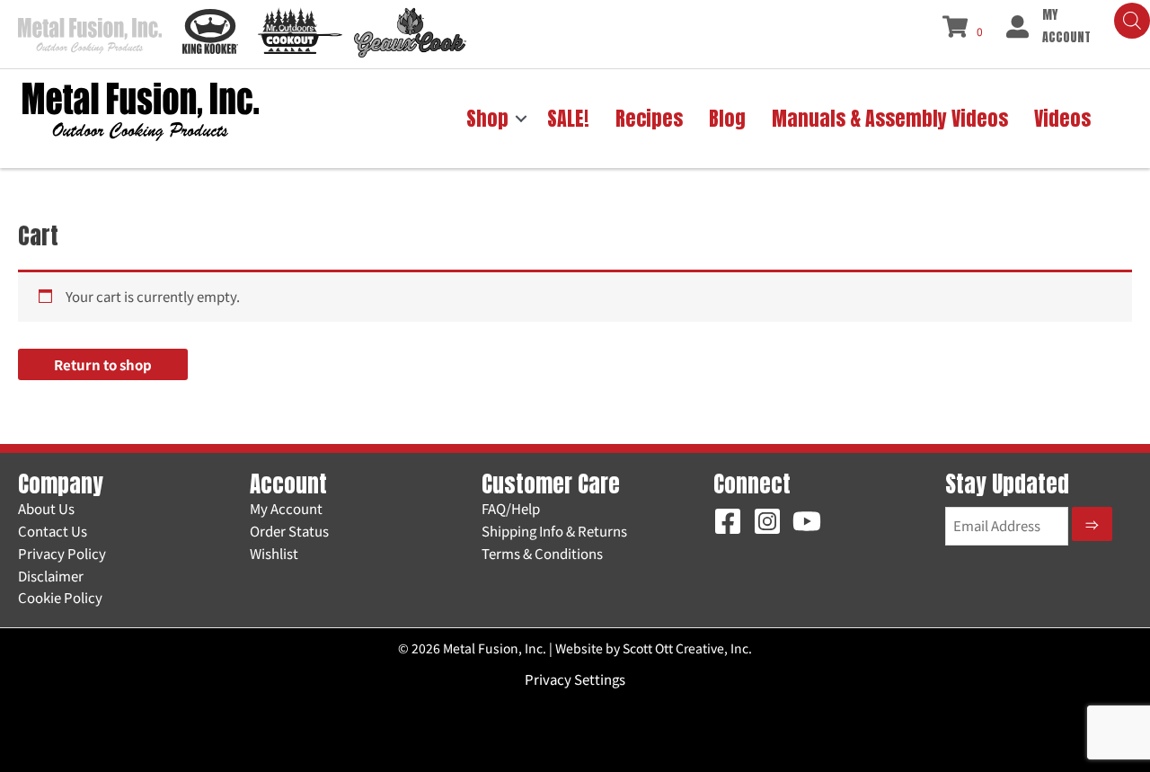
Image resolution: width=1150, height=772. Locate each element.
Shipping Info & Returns (554, 530)
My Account (286, 508)
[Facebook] (727, 521)
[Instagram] (767, 521)
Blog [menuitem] (727, 118)
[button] (521, 118)
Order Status (289, 530)
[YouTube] (806, 521)
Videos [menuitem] (1062, 118)
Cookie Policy (60, 597)
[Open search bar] (1132, 21)
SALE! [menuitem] (568, 118)
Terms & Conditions (542, 553)
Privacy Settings (575, 679)
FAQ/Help (511, 508)
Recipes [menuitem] (649, 118)
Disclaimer (51, 575)
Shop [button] (487, 118)
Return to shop (103, 364)
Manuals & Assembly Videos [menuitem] (890, 118)
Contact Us (52, 530)
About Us (46, 508)
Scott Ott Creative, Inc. (687, 648)
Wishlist (274, 553)
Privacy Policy (62, 553)
